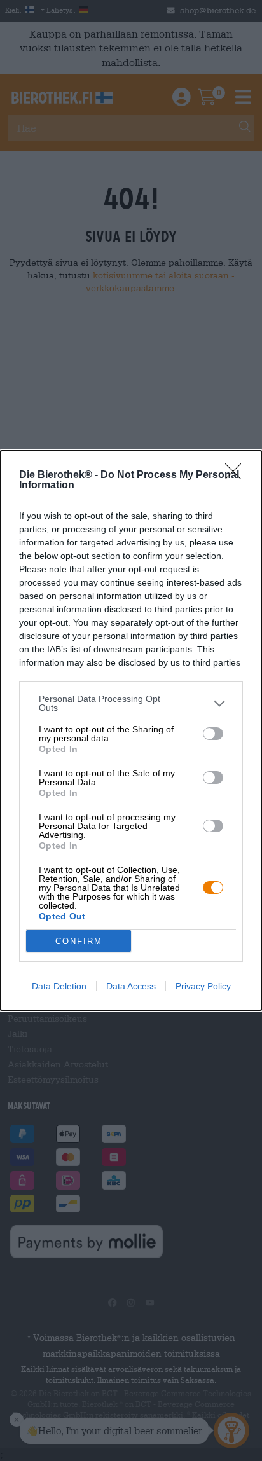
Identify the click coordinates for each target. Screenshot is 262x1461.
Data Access (131, 986)
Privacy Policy (203, 986)
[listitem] (131, 703)
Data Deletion (59, 986)
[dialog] (131, 730)
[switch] (213, 733)
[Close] (237, 475)
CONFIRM (78, 941)
